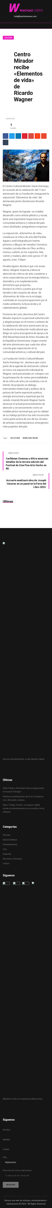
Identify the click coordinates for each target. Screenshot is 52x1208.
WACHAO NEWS (31, 438)
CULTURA (16, 438)
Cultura (8, 37)
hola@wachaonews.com (25, 16)
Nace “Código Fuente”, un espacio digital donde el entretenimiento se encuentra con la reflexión (23, 808)
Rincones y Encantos (12, 858)
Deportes (7, 854)
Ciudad (6, 1149)
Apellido (6, 1139)
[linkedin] (18, 136)
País (5, 1157)
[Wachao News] (26, 8)
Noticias (6, 835)
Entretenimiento (10, 844)
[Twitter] (12, 136)
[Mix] (44, 136)
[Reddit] (37, 136)
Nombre (6, 1129)
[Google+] (31, 136)
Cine (5, 849)
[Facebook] (5, 136)
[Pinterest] (24, 136)
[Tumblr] (5, 142)
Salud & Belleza (10, 839)
